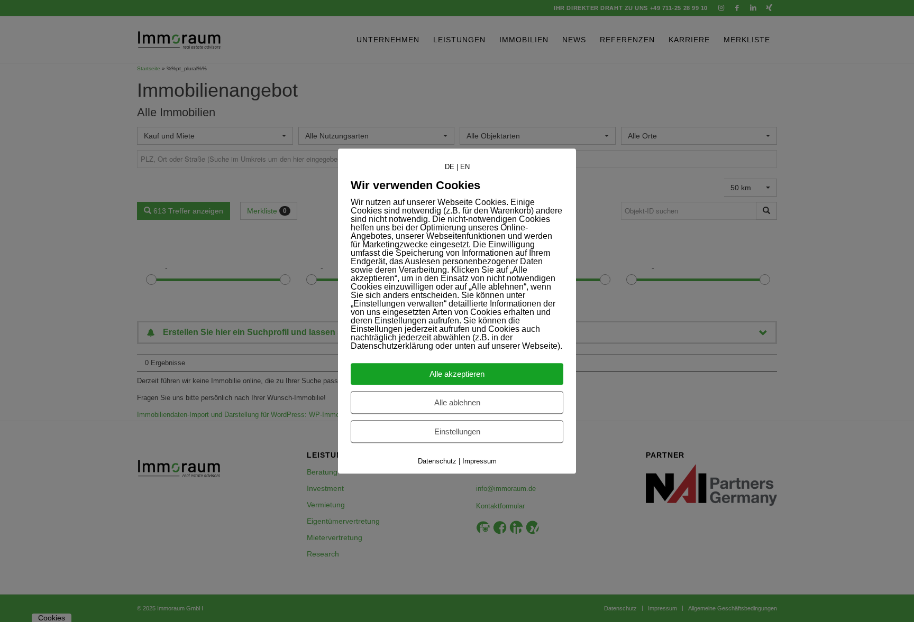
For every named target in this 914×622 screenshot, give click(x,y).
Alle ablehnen (457, 402)
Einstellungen (457, 431)
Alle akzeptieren (457, 373)
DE (449, 167)
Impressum (479, 461)
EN (465, 167)
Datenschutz (437, 461)
